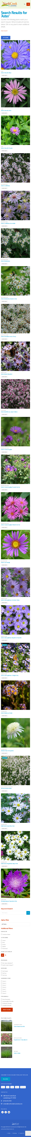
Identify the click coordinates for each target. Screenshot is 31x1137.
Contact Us (21, 1133)
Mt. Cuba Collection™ (7, 963)
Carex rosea (17, 1053)
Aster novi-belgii (5, 562)
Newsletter (5, 1079)
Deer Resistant (6, 999)
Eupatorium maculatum (20, 1040)
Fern (3, 942)
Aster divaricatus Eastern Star (9, 299)
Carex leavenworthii (19, 1026)
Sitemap (15, 1133)
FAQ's (9, 1133)
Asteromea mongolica (7, 750)
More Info (4, 75)
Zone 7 (4, 989)
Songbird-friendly (6, 1005)
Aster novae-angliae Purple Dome (10, 487)
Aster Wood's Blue (6, 73)
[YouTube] (9, 1112)
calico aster (3, 410)
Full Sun (4, 973)
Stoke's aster (3, 899)
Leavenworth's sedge (18, 1024)
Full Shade (5, 971)
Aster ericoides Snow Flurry (8, 336)
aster (2, 71)
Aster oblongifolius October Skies (10, 600)
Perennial (4, 948)
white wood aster (4, 259)
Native (4, 946)
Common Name (6, 934)
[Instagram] (2, 1112)
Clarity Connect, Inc (10, 1129)
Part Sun (4, 975)
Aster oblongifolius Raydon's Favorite (11, 638)
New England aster (5, 485)
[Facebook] (6, 1112)
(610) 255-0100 (7, 1101)
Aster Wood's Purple (6, 148)
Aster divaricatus (5, 261)
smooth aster (3, 372)
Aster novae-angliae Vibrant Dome (10, 525)
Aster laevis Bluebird (6, 374)
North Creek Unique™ (7, 965)
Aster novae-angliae (6, 449)
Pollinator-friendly (7, 1003)
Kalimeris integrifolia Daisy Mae (9, 863)
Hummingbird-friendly (7, 1001)
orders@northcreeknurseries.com (12, 1104)
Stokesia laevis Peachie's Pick (9, 901)
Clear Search (4, 31)
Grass (4, 944)
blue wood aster (4, 184)
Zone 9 (4, 993)
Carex (4, 940)
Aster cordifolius (5, 185)
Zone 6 (4, 987)
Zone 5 (4, 985)
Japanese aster (4, 749)
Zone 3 (4, 981)
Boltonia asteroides (6, 788)
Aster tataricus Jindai (6, 713)
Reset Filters (7, 1009)
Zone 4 (4, 983)
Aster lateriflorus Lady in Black (9, 412)
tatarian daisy (4, 711)
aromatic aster (4, 598)
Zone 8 (4, 991)
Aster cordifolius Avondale (8, 223)
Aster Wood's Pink (6, 110)
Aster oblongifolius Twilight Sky (9, 675)
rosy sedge (16, 1051)
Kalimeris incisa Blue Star (7, 826)
